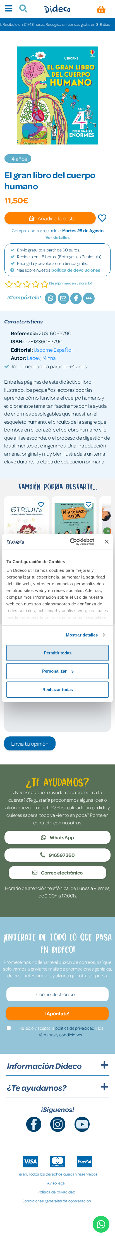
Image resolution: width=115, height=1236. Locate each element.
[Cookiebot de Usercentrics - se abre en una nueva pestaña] (71, 541)
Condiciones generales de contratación (56, 1200)
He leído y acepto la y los (61, 1031)
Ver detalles (57, 237)
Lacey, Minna (41, 358)
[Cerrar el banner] (107, 542)
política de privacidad (74, 1028)
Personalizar (54, 671)
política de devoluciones (75, 270)
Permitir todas (57, 652)
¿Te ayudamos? (36, 1088)
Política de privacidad (56, 1191)
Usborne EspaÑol (53, 349)
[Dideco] (57, 9)
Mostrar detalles (82, 635)
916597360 (61, 855)
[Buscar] (21, 9)
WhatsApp (61, 837)
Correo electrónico (61, 872)
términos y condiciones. (61, 1034)
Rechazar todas (57, 689)
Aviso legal (56, 1182)
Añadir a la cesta (56, 218)
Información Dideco (44, 1066)
